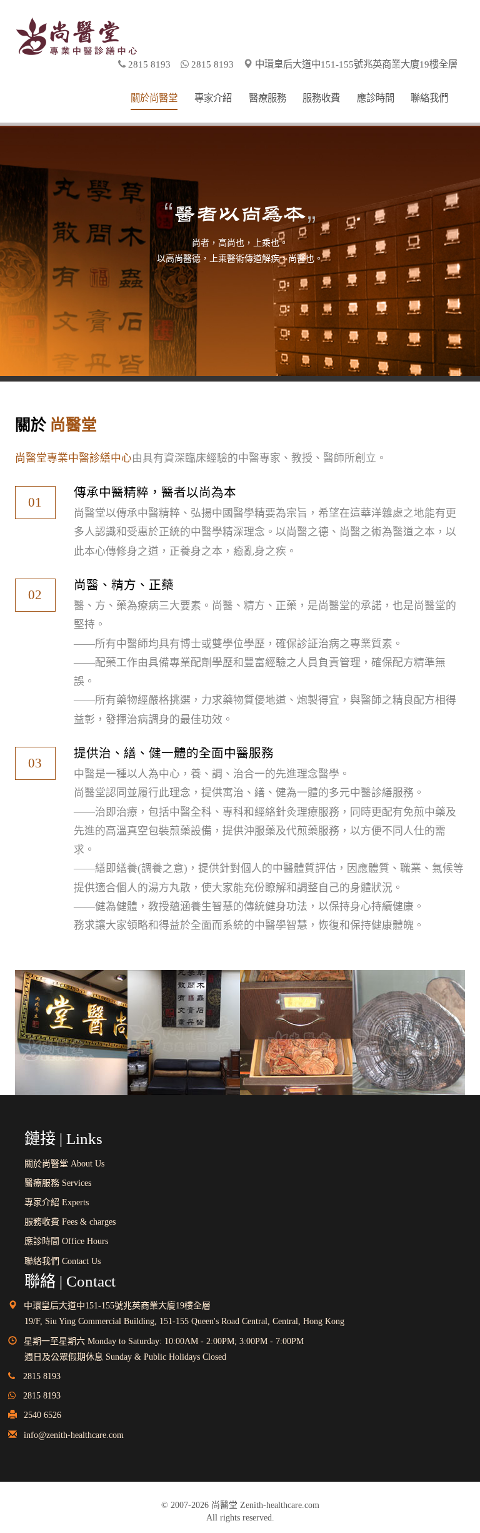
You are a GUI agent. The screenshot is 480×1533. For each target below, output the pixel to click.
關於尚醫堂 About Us (64, 1163)
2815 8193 (41, 1395)
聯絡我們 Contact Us (62, 1261)
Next (24, 210)
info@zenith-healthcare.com (74, 1435)
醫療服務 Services (57, 1183)
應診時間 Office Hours (66, 1241)
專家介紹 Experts (56, 1202)
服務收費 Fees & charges (70, 1222)
